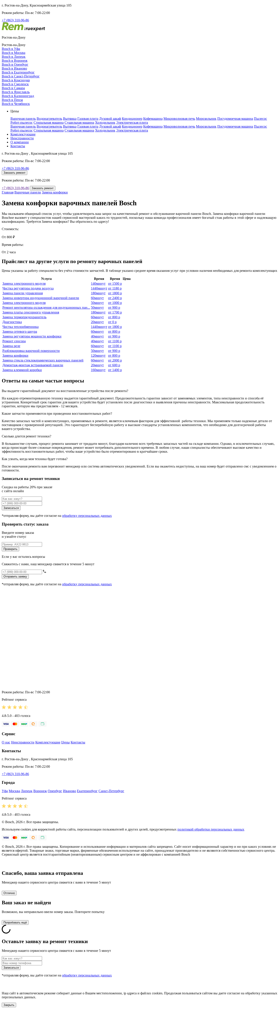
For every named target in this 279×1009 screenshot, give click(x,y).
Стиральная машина (49, 122)
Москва (14, 791)
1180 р (115, 288)
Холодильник (105, 122)
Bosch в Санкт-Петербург (21, 76)
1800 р (115, 293)
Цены (65, 742)
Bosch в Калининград (18, 96)
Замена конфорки (55, 192)
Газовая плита (87, 118)
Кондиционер (132, 118)
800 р (114, 317)
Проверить (10, 549)
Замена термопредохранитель (24, 317)
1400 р (115, 370)
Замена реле (11, 346)
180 (98, 293)
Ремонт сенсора (14, 341)
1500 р (115, 283)
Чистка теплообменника (20, 327)
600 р (114, 365)
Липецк (26, 791)
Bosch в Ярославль (16, 92)
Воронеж (40, 791)
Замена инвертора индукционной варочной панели (40, 298)
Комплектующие (23, 134)
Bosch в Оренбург (15, 64)
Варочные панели (27, 192)
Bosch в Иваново (14, 68)
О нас (6, 742)
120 (98, 355)
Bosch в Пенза (12, 100)
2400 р (115, 298)
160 (98, 370)
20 (97, 322)
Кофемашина (153, 118)
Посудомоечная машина (235, 118)
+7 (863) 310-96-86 (15, 20)
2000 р (115, 360)
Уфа (5, 791)
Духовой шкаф (110, 118)
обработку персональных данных (87, 515)
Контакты (17, 146)
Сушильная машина (79, 122)
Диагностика (12, 322)
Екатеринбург (87, 791)
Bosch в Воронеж (14, 60)
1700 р (115, 312)
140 (98, 283)
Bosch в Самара (13, 88)
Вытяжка (70, 118)
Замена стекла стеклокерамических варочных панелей (42, 360)
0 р (112, 322)
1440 (99, 288)
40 (97, 336)
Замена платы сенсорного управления (30, 312)
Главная (8, 192)
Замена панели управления (22, 293)
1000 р (115, 303)
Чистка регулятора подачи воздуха (28, 288)
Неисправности (22, 138)
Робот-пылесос (21, 122)
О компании (19, 142)
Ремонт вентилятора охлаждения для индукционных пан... (46, 307)
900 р (114, 307)
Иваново (69, 791)
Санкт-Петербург (111, 791)
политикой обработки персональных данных (210, 829)
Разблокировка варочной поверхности (31, 351)
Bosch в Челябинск (16, 104)
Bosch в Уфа (11, 49)
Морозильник (206, 118)
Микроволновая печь (179, 118)
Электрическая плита (132, 122)
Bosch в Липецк (14, 56)
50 (97, 303)
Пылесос (260, 118)
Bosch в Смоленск (15, 84)
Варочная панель (23, 118)
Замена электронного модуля (24, 283)
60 (97, 298)
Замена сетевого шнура (19, 331)
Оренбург (55, 791)
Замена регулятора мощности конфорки (31, 336)
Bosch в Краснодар (16, 80)
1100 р (115, 341)
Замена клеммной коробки (22, 370)
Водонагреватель (49, 118)
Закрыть (8, 1005)
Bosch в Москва (13, 53)
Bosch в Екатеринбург (18, 72)
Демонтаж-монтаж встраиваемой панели (32, 365)
